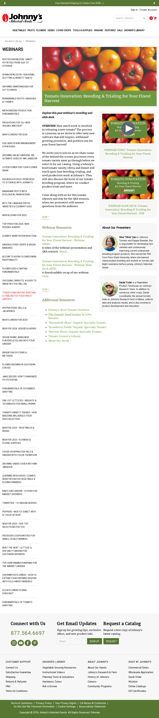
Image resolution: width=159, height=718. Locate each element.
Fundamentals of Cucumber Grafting (18, 390)
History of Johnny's (98, 676)
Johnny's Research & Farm (102, 672)
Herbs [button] (51, 30)
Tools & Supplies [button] (82, 30)
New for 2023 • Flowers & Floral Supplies (16, 441)
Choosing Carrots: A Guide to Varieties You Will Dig (19, 282)
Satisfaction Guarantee (18, 672)
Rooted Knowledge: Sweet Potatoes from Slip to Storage (17, 62)
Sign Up (94, 641)
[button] (5, 3)
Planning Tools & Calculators (58, 676)
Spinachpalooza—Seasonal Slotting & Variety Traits (18, 76)
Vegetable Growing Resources (59, 667)
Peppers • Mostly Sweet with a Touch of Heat (19, 513)
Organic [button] (98, 30)
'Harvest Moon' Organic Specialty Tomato (75, 331)
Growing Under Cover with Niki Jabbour (19, 465)
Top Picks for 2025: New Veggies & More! (15, 225)
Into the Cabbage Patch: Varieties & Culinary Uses (17, 205)
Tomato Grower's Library (64, 336)
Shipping (11, 676)
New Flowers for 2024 (14, 320)
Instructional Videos (53, 672)
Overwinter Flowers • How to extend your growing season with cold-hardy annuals (19, 578)
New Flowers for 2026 (14, 134)
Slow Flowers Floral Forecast (14, 592)
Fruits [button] (31, 30)
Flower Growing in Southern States (18, 366)
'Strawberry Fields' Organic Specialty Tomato (77, 327)
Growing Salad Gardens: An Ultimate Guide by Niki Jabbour (19, 157)
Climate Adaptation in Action (19, 236)
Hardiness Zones (52, 681)
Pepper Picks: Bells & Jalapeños (14, 309)
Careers (92, 681)
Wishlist (133, 681)
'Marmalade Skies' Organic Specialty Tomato (77, 322)
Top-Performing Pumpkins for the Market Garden (19, 564)
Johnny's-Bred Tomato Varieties (68, 309)
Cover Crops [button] (63, 30)
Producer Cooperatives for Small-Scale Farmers (18, 537)
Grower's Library (13, 41)
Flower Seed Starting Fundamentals (14, 270)
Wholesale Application (140, 672)
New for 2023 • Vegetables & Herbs (18, 429)
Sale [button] (120, 30)
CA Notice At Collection (93, 703)
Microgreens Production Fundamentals (17, 112)
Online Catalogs (137, 686)
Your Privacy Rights (66, 703)
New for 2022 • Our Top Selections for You (15, 525)
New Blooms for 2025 (14, 215)
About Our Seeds (58, 340)
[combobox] (130, 18)
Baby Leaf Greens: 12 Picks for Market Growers (19, 492)
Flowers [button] (41, 30)
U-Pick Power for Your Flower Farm (19, 169)
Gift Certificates (137, 691)
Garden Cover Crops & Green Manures (19, 246)
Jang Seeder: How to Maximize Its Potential (19, 378)
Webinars (31, 41)
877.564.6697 (28, 633)
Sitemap (95, 712)
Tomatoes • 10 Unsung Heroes (19, 503)
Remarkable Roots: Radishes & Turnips (19, 100)
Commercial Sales (138, 667)
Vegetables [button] (19, 30)
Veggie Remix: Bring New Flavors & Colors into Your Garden (18, 340)
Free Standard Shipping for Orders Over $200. (78, 3)
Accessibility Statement (92, 706)
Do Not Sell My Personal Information (34, 706)
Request (111, 641)
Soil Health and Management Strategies (19, 145)
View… (46, 276)
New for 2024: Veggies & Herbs (19, 328)
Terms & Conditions (17, 691)
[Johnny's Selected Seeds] (22, 18)
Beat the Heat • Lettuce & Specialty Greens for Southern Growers (17, 550)
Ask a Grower (49, 686)
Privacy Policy (44, 703)
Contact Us (12, 667)
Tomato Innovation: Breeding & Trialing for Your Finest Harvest (19, 295)
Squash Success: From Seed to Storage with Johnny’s (18, 181)
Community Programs (100, 686)
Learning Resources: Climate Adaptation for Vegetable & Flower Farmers (19, 478)
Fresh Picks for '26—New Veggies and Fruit (16, 124)
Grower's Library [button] (134, 30)
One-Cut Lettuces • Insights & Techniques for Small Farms (19, 402)
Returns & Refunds (16, 681)
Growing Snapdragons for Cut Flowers (17, 88)
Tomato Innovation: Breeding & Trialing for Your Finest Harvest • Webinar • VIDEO (68, 240)
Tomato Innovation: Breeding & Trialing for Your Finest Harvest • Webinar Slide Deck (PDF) (68, 265)
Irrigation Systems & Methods (14, 354)
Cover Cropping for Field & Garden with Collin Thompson (19, 453)
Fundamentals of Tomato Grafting (17, 604)
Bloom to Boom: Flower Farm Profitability (19, 258)
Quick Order (134, 676)
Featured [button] (110, 30)
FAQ (8, 686)
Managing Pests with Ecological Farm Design (16, 193)
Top (45, 217)
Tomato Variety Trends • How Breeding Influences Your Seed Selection (19, 415)
